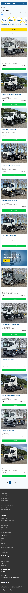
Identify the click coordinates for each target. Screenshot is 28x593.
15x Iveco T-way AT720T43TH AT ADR (11, 165)
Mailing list (3, 566)
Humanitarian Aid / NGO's (7, 548)
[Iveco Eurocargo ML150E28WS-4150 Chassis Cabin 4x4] (14, 313)
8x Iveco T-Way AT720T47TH (9, 236)
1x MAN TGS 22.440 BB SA (8, 360)
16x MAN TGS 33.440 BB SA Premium (11, 94)
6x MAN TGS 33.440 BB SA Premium (11, 395)
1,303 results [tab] (4, 34)
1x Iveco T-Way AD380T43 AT (9, 129)
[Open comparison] (23, 3)
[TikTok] (11, 590)
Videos (2, 563)
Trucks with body (5, 498)
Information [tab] (11, 34)
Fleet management (5, 530)
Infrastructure (4, 552)
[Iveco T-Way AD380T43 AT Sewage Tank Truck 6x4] (14, 118)
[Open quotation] (25, 3)
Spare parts (4, 518)
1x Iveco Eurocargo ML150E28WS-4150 (12, 324)
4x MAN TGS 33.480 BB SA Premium (11, 466)
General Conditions (18, 586)
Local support (4, 525)
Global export (4, 523)
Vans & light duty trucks (7, 505)
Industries (4, 536)
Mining (2, 538)
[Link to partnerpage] (5, 582)
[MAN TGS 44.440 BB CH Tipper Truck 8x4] (14, 277)
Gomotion (17, 587)
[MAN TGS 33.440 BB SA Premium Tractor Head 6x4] (14, 83)
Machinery (3, 512)
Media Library (5, 556)
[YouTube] (8, 590)
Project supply (4, 527)
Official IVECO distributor (7, 521)
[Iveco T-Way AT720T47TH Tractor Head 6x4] (14, 189)
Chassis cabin (4, 496)
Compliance (3, 587)
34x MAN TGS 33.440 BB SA (9, 59)
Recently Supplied (5, 561)
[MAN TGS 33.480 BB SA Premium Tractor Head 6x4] (14, 454)
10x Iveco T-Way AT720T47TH (9, 200)
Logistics (3, 543)
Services (3, 515)
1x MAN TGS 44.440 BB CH (8, 289)
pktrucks (9, 3)
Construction (4, 545)
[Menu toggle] (2, 3)
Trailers (3, 503)
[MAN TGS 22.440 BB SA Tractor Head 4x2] (14, 348)
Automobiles (4, 507)
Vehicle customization (6, 532)
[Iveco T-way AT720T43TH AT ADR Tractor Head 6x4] (14, 153)
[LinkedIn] (4, 590)
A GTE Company (11, 586)
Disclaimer (8, 587)
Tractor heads (4, 500)
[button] (20, 3)
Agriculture (3, 550)
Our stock (4, 493)
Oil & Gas (3, 541)
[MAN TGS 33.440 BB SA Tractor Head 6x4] (14, 47)
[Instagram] (6, 590)
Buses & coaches (5, 510)
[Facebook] (1, 590)
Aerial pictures (4, 559)
